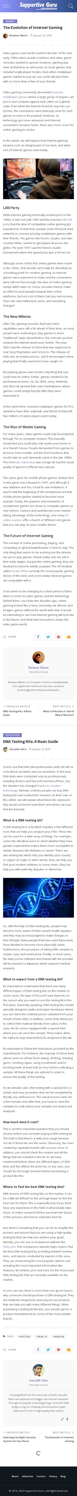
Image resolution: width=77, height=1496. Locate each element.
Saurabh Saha (17, 749)
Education (12, 735)
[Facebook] (38, 637)
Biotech (25, 1336)
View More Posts (38, 671)
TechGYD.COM (60, 1402)
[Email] (69, 637)
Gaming (10, 21)
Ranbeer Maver (18, 35)
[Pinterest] (58, 637)
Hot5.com (9, 1247)
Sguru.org (19, 1406)
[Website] (62, 1419)
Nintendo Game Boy (22, 462)
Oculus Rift (18, 571)
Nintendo (43, 352)
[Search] (70, 6)
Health (42, 1336)
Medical (59, 1336)
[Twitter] (48, 637)
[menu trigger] (8, 6)
